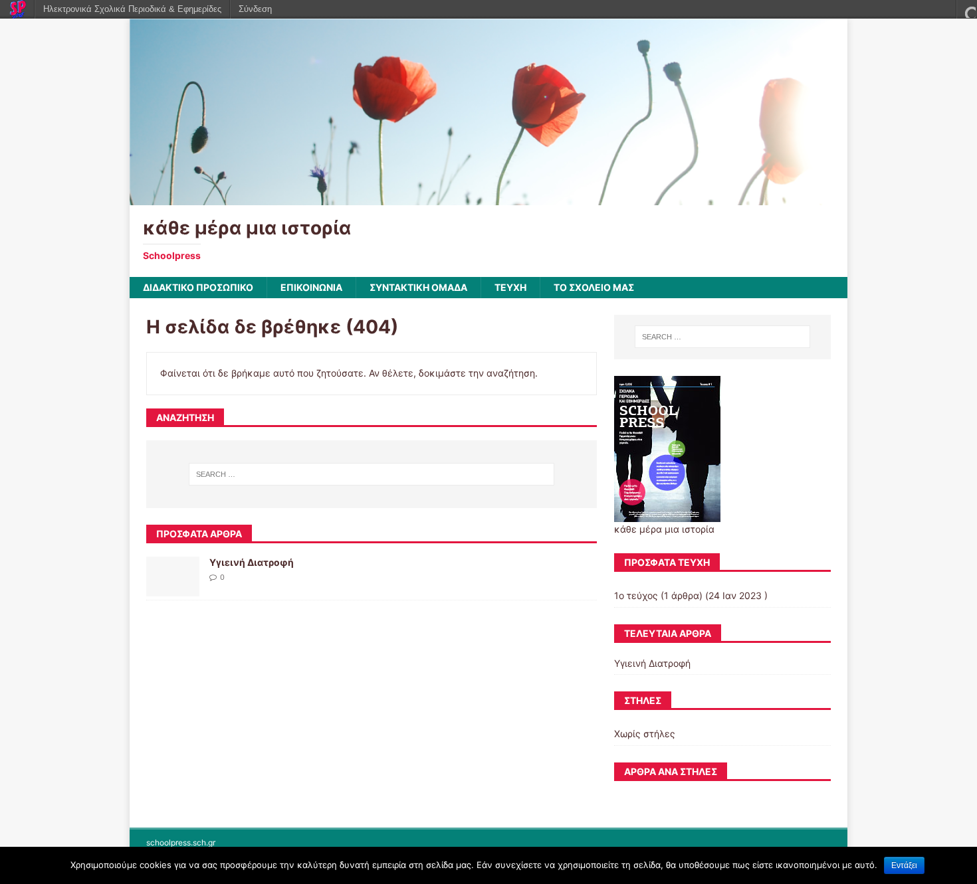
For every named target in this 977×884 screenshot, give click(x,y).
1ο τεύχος (636, 595)
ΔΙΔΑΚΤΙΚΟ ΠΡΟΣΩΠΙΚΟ (198, 287)
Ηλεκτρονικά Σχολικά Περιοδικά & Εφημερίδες (132, 9)
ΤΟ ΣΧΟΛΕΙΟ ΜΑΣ (594, 287)
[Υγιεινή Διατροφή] (172, 588)
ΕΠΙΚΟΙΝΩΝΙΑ (311, 287)
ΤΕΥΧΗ (510, 287)
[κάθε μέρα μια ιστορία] (488, 197)
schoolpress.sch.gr (180, 842)
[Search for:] (371, 474)
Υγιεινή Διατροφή (251, 562)
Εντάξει (904, 865)
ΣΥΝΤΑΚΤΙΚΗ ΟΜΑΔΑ (418, 287)
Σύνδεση (255, 9)
